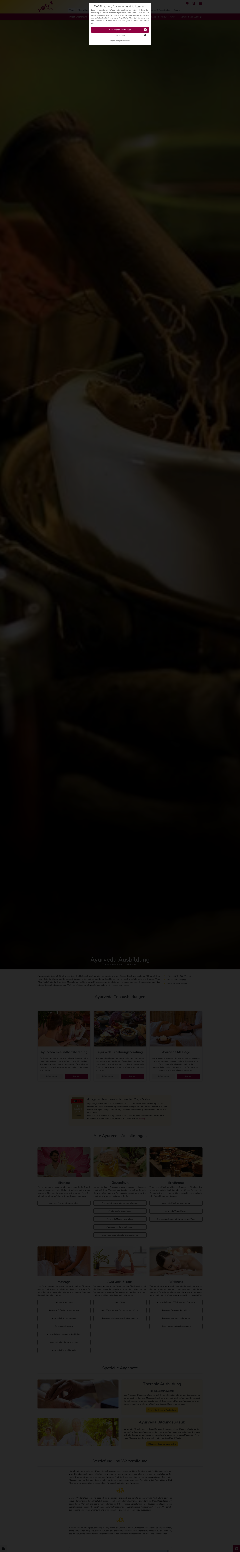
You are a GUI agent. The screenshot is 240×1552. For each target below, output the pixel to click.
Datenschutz (125, 40)
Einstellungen (120, 35)
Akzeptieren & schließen (120, 29)
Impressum (114, 40)
